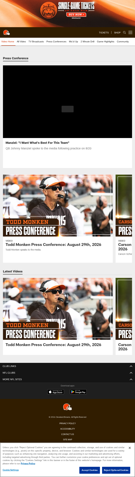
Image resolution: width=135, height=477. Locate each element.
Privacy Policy (67, 423)
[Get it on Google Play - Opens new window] (78, 393)
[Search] (124, 32)
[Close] (129, 448)
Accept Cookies (90, 470)
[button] (67, 109)
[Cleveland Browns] (67, 407)
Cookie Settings (11, 470)
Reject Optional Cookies (116, 470)
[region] (67, 460)
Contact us (67, 434)
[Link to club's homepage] (7, 31)
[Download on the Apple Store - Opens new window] (55, 392)
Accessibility (67, 428)
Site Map (67, 439)
